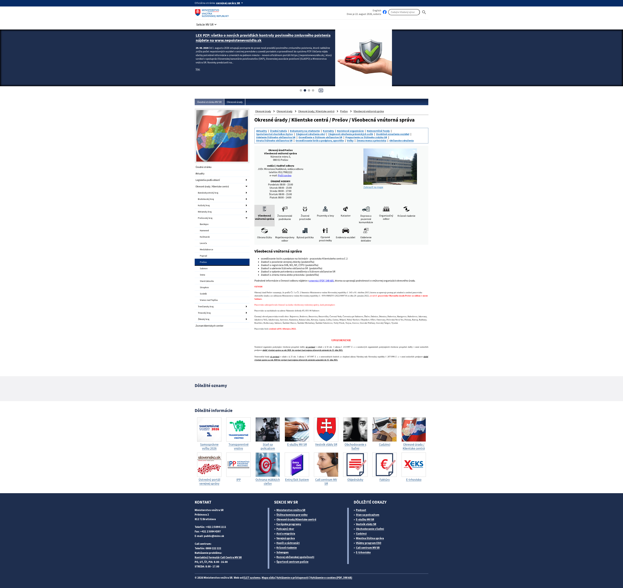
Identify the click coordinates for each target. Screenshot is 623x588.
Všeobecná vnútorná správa (369, 111)
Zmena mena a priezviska (371, 140)
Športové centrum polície (292, 562)
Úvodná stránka (203, 167)
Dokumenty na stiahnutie (305, 130)
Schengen (282, 552)
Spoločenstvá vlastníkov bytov (274, 134)
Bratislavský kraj (206, 199)
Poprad (203, 255)
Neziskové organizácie (350, 130)
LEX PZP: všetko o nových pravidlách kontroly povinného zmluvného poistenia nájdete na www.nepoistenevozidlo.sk (263, 38)
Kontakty (328, 130)
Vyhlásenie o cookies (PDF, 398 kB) (331, 577)
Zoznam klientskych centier (209, 325)
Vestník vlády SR (366, 524)
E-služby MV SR (365, 519)
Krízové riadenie (286, 547)
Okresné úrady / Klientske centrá (212, 186)
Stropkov (204, 287)
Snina (202, 274)
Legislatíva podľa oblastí (207, 180)
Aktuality (199, 173)
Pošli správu (284, 175)
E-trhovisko (363, 552)
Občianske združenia (401, 140)
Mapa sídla (268, 577)
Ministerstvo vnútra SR (290, 510)
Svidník (203, 293)
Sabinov (204, 268)
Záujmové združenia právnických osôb (350, 134)
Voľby (350, 140)
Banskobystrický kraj (208, 192)
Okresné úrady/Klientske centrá (296, 519)
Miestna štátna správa (370, 538)
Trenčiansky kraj (206, 306)
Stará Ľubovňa (207, 281)
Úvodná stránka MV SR (209, 102)
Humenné (204, 230)
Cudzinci (361, 533)
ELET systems (251, 577)
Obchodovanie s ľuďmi (370, 529)
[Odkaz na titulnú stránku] (212, 12)
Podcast (361, 510)
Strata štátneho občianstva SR (274, 140)
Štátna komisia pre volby (292, 515)
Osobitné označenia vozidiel (392, 134)
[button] (207, 23)
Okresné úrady (235, 102)
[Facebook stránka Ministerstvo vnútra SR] (385, 12)
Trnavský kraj (204, 312)
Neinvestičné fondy (378, 130)
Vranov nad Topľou (209, 300)
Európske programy (288, 524)
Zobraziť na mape (373, 187)
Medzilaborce (206, 249)
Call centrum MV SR (368, 547)
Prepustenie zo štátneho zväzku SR (366, 137)
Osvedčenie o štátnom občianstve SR (320, 137)
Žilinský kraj (203, 319)
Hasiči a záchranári (288, 543)
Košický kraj (204, 205)
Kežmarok (205, 236)
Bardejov (204, 224)
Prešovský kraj (205, 218)
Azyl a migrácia (285, 533)
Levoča (203, 243)
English (377, 10)
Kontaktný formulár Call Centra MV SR (218, 557)
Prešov (203, 262)
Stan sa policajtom (367, 515)
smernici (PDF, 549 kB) (321, 280)
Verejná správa (285, 538)
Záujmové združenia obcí (310, 134)
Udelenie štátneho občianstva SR (275, 137)
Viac (198, 69)
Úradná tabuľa (278, 130)
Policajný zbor (285, 529)
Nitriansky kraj (205, 211)
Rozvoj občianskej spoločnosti (295, 557)
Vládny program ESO (368, 543)
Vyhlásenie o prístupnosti (292, 577)
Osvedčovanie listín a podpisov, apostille (320, 140)
